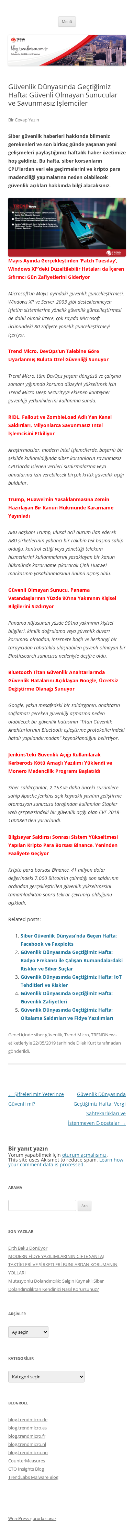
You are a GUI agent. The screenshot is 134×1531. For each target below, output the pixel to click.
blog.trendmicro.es (27, 1428)
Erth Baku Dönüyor (27, 1248)
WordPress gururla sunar (32, 1518)
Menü (67, 21)
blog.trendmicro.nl (27, 1444)
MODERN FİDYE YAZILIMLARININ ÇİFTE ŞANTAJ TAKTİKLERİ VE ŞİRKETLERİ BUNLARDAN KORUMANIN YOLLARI (63, 1264)
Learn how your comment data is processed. (65, 1162)
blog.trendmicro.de (27, 1419)
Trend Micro (76, 1035)
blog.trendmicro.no (28, 1452)
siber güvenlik (48, 1035)
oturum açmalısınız (84, 1155)
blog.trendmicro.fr (26, 1436)
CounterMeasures (26, 1461)
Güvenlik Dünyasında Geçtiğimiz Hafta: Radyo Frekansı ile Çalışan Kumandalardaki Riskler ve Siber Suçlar (72, 960)
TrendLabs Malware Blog (33, 1477)
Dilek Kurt (86, 1043)
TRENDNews (103, 1035)
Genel (14, 1035)
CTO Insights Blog (26, 1469)
